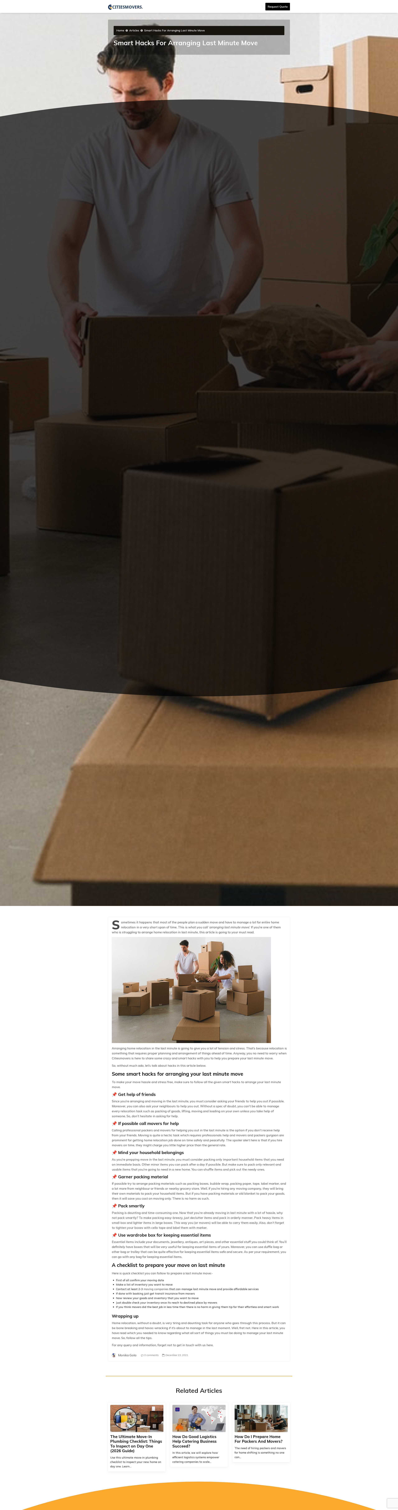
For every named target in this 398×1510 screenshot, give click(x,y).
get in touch (185, 1345)
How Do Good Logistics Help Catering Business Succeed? (194, 1441)
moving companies (156, 1289)
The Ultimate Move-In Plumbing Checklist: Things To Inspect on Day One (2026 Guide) (136, 1443)
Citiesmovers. (127, 7)
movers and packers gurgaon (257, 1135)
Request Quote (278, 6)
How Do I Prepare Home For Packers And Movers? (258, 1439)
